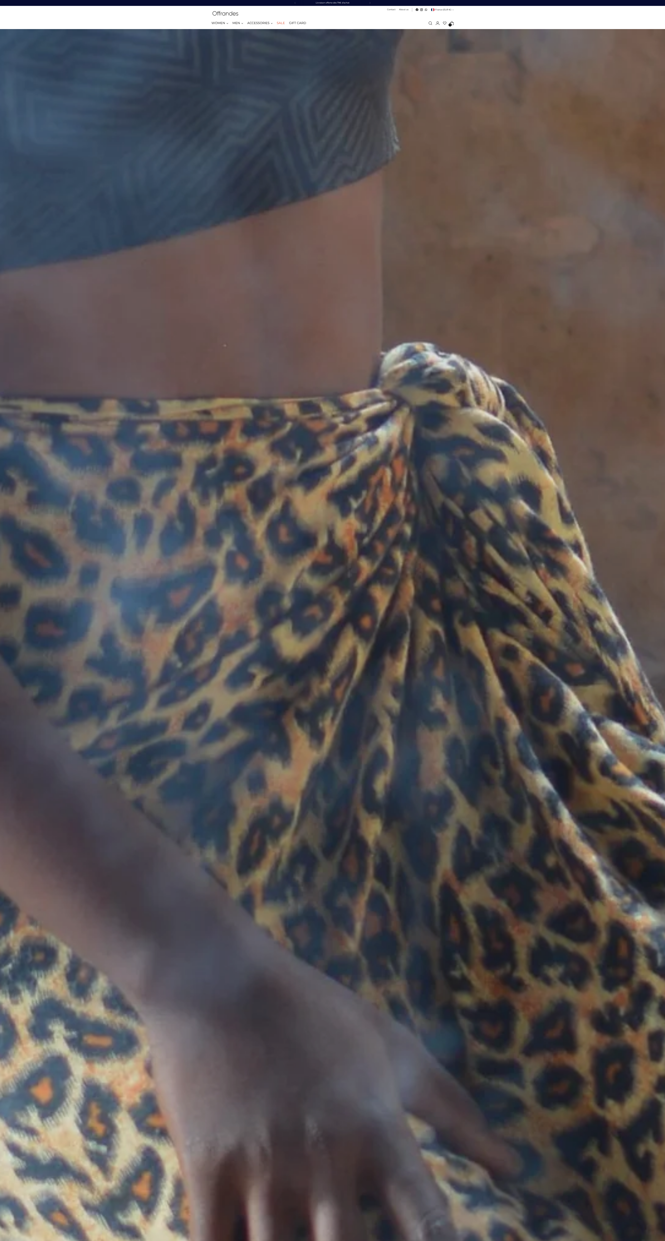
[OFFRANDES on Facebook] (301, 647)
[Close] (399, 590)
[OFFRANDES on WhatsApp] (312, 647)
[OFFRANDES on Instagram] (307, 647)
